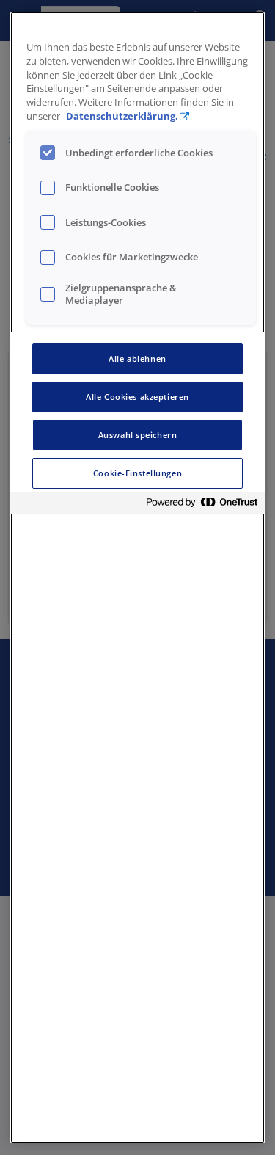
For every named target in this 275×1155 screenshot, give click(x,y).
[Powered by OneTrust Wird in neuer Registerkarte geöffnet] (201, 505)
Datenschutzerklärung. (122, 116)
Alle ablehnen (137, 358)
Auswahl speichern (137, 434)
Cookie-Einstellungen (137, 472)
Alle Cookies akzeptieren (137, 396)
